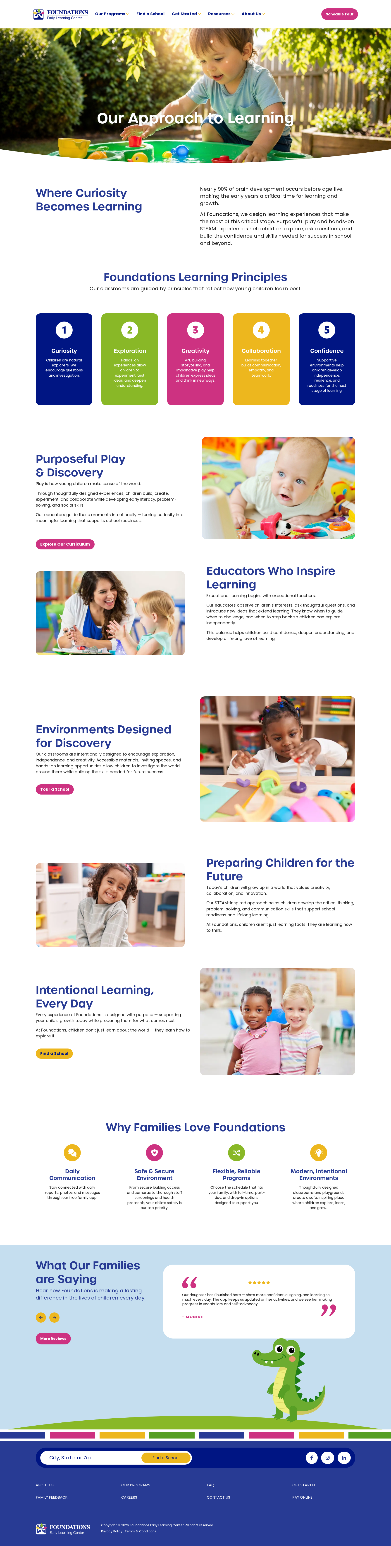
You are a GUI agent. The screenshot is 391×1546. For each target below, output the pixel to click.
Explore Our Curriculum (65, 544)
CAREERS (129, 1498)
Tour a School (54, 789)
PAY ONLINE (302, 1498)
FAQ (210, 1485)
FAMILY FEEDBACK (51, 1498)
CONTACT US (218, 1498)
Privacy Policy (111, 1531)
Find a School (150, 14)
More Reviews (53, 1339)
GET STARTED (304, 1485)
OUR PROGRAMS (135, 1485)
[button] (41, 1317)
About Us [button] (252, 14)
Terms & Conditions (140, 1531)
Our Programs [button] (110, 14)
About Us (45, 1485)
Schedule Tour (339, 14)
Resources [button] (219, 14)
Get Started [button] (185, 14)
